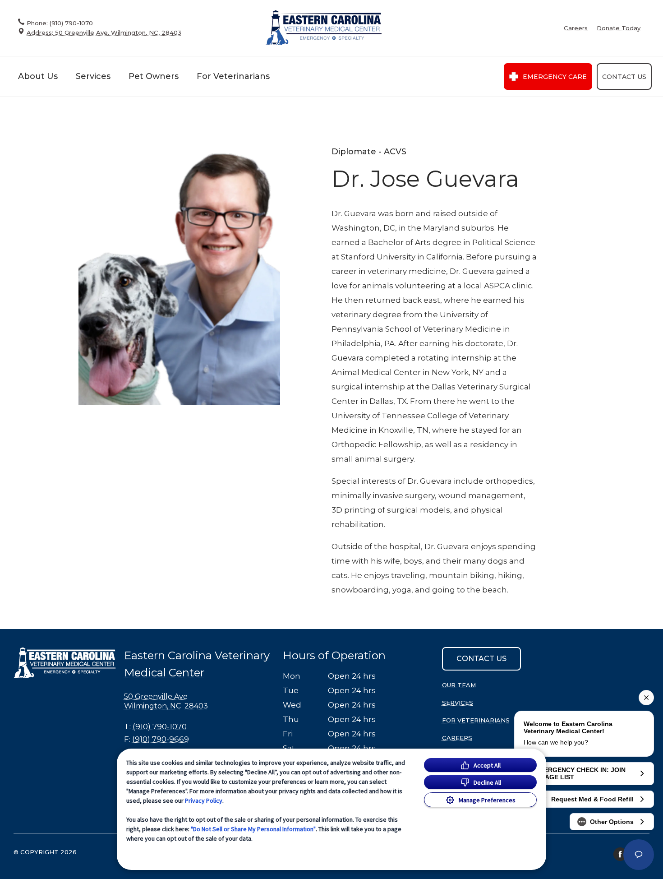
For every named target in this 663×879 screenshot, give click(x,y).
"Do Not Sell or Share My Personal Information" (253, 829)
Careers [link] (576, 28)
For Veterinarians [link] (476, 720)
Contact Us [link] (624, 77)
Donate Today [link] (618, 28)
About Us (38, 76)
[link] (323, 27)
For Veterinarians (233, 76)
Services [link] (457, 702)
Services (93, 76)
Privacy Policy (203, 800)
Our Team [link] (459, 685)
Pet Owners (154, 76)
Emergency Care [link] (555, 77)
